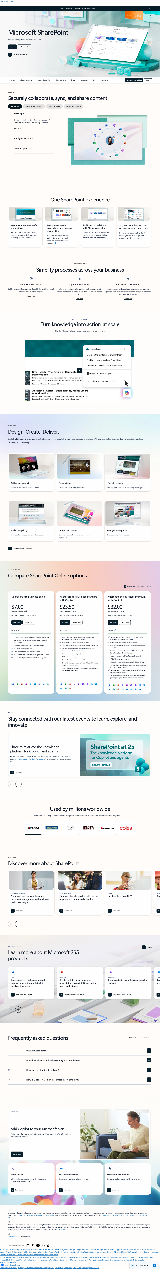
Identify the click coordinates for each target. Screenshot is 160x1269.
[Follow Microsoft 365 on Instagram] (43, 1245)
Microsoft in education (76, 1252)
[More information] (83, 639)
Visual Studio (54, 1260)
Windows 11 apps (114, 1249)
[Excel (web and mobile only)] (17, 684)
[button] (79, 370)
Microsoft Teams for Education (110, 1252)
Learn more (62, 1229)
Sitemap (21, 1267)
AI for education (52, 1254)
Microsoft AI (4, 1257)
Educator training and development (12, 1254)
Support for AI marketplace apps (141, 1257)
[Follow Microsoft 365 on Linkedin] (27, 1245)
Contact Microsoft (30, 1267)
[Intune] (131, 689)
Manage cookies (48, 1267)
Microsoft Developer (111, 1257)
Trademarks (68, 1267)
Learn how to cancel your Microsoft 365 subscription (36, 1215)
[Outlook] (30, 684)
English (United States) (8, 1262)
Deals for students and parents (36, 1254)
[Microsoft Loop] (83, 684)
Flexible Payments (61, 1252)
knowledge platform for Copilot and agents (30, 759)
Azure (102, 1257)
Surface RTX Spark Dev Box (43, 1249)
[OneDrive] (43, 684)
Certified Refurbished (29, 1252)
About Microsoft (71, 1260)
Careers (62, 1260)
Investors (106, 1260)
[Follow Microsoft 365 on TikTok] (48, 1245)
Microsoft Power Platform (52, 1257)
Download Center (137, 1249)
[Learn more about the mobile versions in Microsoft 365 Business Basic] (30, 640)
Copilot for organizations (62, 1249)
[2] (9, 1222)
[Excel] (65, 684)
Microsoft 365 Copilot (80, 1257)
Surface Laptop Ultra (26, 1249)
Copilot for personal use (79, 1249)
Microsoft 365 (37, 1257)
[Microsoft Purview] (140, 689)
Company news (82, 1260)
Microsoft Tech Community (9, 1260)
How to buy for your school (148, 1252)
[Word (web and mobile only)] (13, 684)
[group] (79, 755)
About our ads (94, 1267)
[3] (9, 1233)
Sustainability (139, 1260)
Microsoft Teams (67, 1257)
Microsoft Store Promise (46, 1252)
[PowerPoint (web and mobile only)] (22, 684)
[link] (11, 81)
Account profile (125, 1249)
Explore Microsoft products (98, 1249)
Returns (8, 1252)
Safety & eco (77, 1267)
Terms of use (59, 1267)
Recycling (85, 1267)
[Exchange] (35, 684)
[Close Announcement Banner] (149, 8)
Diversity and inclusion (118, 1260)
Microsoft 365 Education (129, 1252)
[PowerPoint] (70, 684)
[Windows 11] (127, 689)
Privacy (40, 1267)
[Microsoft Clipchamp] (87, 684)
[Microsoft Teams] (39, 684)
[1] (9, 1210)
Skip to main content (8, 1)
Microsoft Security (15, 1257)
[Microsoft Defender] (135, 689)
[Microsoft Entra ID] (122, 689)
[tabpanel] (79, 146)
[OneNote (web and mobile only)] (26, 684)
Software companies (42, 1260)
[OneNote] (79, 684)
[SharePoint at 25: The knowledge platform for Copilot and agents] (115, 755)
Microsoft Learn (124, 1257)
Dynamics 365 (27, 1257)
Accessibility (130, 1260)
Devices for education (91, 1252)
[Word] (61, 684)
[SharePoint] (48, 684)
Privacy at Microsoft (96, 1260)
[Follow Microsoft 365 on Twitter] (33, 1245)
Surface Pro (4, 1249)
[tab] (15, 106)
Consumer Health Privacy (9, 1267)
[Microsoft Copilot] (70, 688)
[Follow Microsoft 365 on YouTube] (38, 1245)
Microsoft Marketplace (27, 1260)
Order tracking (17, 1252)
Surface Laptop (13, 1249)
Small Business (94, 1257)
